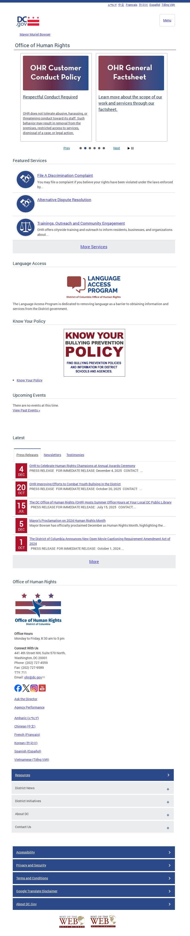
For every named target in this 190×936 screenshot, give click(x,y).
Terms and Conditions (32, 878)
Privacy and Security (31, 865)
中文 (121, 5)
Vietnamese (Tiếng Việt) (31, 759)
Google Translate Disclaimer (36, 891)
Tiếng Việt (168, 5)
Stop (132, 148)
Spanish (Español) (27, 751)
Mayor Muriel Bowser (35, 34)
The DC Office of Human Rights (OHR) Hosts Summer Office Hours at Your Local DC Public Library (100, 502)
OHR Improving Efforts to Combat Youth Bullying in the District (75, 484)
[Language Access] (94, 299)
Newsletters (52, 455)
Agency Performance (29, 707)
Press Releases (27, 455)
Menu (167, 20)
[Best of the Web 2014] (72, 928)
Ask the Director (25, 699)
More (94, 561)
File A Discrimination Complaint (65, 175)
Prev (66, 148)
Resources (22, 775)
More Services (93, 246)
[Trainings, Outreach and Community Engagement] (26, 231)
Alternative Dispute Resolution (64, 199)
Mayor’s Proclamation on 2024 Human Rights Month (67, 520)
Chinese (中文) (24, 726)
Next (116, 148)
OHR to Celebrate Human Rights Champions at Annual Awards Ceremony (82, 465)
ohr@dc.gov (33, 677)
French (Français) (27, 734)
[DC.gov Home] (27, 26)
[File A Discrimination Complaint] (26, 183)
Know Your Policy (29, 380)
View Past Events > (26, 410)
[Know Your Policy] (94, 375)
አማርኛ (112, 5)
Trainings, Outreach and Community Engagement (81, 223)
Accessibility (25, 852)
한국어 (143, 5)
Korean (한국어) (26, 743)
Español (154, 5)
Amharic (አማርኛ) (26, 718)
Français (131, 5)
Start (129, 148)
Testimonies (75, 455)
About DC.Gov (26, 904)
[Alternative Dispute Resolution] (26, 208)
